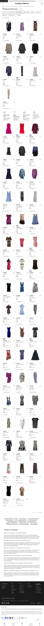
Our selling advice (21, 588)
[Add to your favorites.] (14, 34)
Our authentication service (14, 589)
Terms (18, 600)
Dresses (20, 6)
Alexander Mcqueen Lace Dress (11, 518)
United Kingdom (6, 619)
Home (3, 6)
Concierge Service (3, 588)
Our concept (4, 585)
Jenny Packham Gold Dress (21, 520)
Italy (20, 619)
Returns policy (12, 593)
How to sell (21, 585)
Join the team (38, 591)
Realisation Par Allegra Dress (12, 523)
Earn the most (36, 115)
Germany (15, 619)
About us (37, 586)
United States (11, 619)
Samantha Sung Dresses (12, 524)
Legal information (13, 600)
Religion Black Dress (24, 523)
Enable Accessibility (4, 1)
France (2, 619)
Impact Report (38, 589)
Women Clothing (14, 6)
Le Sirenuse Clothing (32, 520)
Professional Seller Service (22, 592)
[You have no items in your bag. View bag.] (42, 3)
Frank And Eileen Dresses (33, 518)
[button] (42, 3)
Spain (18, 619)
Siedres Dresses (33, 524)
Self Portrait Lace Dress (24, 524)
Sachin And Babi (33, 523)
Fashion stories (38, 592)
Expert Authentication (16, 115)
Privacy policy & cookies (24, 600)
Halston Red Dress (10, 520)
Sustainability (38, 588)
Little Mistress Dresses (12, 521)
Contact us (30, 587)
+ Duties (6, 321)
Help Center (30, 585)
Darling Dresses (22, 518)
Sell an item (22, 589)
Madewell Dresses (22, 521)
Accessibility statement (5, 600)
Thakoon (7, 6)
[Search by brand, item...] (2, 3)
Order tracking (12, 586)
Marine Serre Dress (31, 521)
